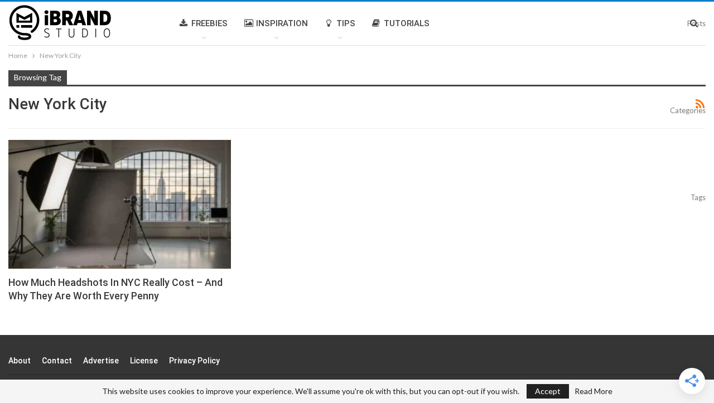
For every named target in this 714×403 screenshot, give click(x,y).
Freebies (209, 23)
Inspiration (282, 23)
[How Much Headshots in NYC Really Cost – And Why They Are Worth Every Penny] (119, 204)
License (144, 360)
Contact (57, 360)
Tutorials (407, 23)
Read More (593, 391)
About (19, 360)
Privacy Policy (194, 360)
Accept (548, 391)
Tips (345, 23)
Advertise (101, 360)
